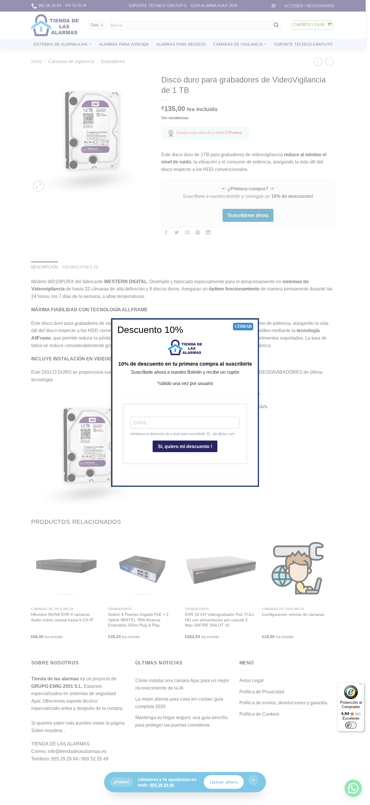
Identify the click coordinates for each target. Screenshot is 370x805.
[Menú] (360, 685)
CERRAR (243, 326)
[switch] (351, 725)
